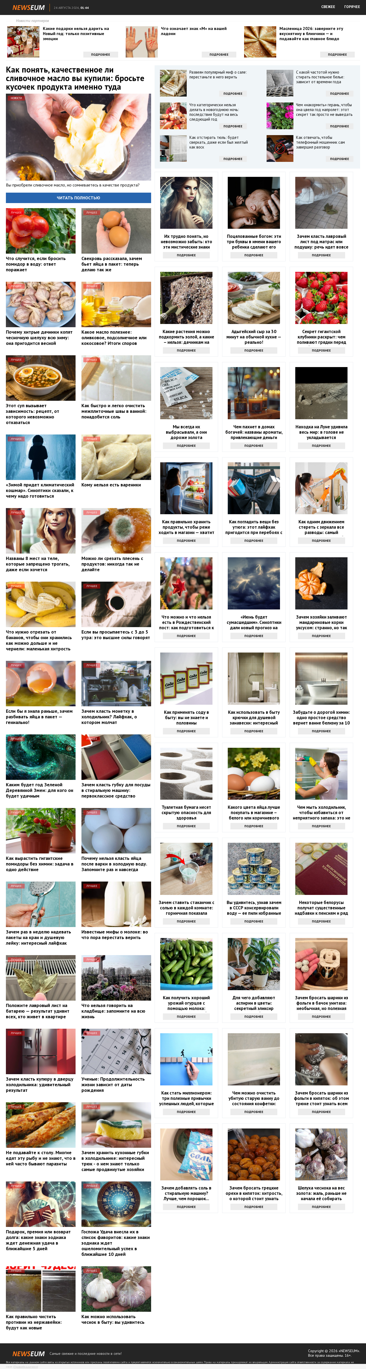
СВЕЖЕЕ (328, 6)
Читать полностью (78, 197)
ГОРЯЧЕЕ (352, 6)
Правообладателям (26, 1366)
